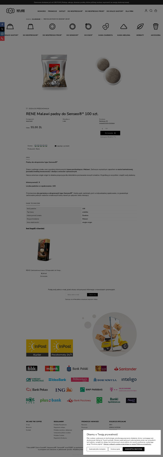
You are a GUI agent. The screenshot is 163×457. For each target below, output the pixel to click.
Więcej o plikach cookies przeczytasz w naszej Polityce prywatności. (127, 444)
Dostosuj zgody (115, 449)
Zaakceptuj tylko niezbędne (97, 449)
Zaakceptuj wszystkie (133, 449)
